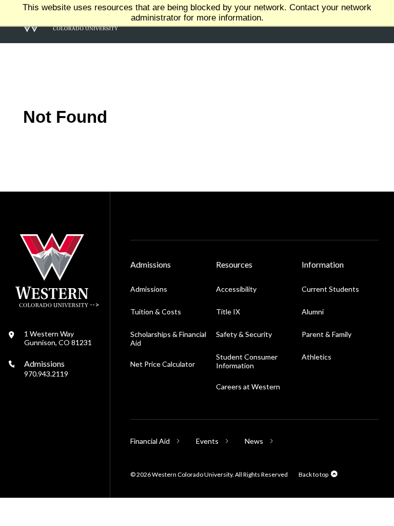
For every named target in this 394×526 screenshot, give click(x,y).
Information (323, 264)
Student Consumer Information (247, 361)
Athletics (316, 356)
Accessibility (236, 289)
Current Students (332, 289)
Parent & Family (326, 334)
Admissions (46, 368)
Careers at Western (248, 386)
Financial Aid (150, 441)
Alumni (313, 311)
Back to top (313, 474)
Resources (234, 264)
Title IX (228, 311)
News (254, 441)
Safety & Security (244, 334)
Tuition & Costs (155, 311)
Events (207, 441)
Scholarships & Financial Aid (168, 338)
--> (94, 304)
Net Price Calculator (162, 364)
